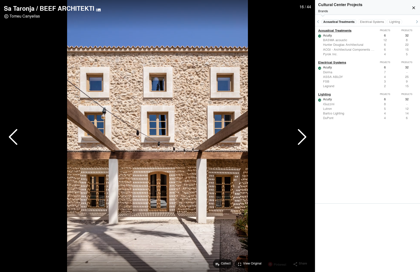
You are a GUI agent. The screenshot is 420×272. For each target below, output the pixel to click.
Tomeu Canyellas (24, 16)
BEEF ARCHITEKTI (67, 8)
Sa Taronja (19, 8)
